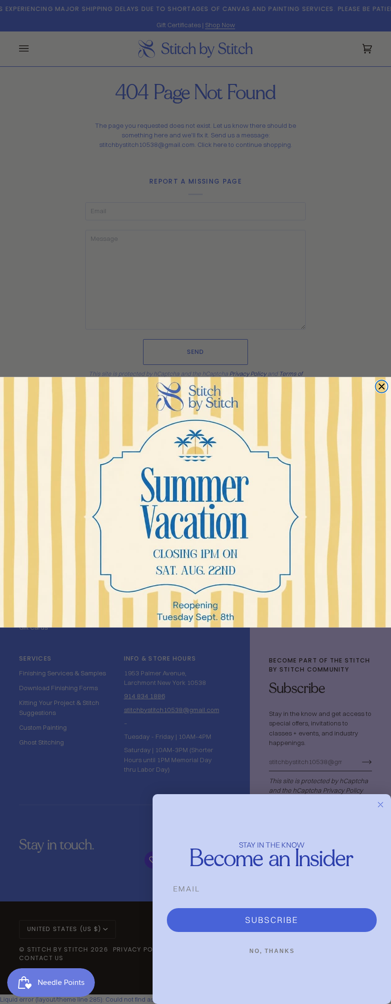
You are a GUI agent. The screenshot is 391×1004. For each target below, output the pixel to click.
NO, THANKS (272, 951)
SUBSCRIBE (271, 919)
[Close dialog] (381, 386)
